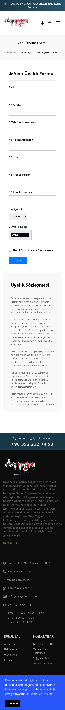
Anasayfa (9, 644)
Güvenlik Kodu (18, 226)
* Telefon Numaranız (22, 122)
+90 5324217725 (18, 588)
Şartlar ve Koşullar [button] (41, 694)
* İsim (12, 87)
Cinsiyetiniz (16, 209)
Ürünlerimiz (10, 654)
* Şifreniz (15, 157)
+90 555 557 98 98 (18, 579)
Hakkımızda (10, 649)
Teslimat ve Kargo (43, 663)
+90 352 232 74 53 (32, 444)
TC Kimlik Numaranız (22, 192)
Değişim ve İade (41, 658)
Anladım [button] (13, 703)
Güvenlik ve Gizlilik (43, 644)
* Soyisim (15, 105)
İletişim (8, 660)
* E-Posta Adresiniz (21, 139)
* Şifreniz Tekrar (19, 174)
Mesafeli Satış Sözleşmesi (40, 651)
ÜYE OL (18, 260)
